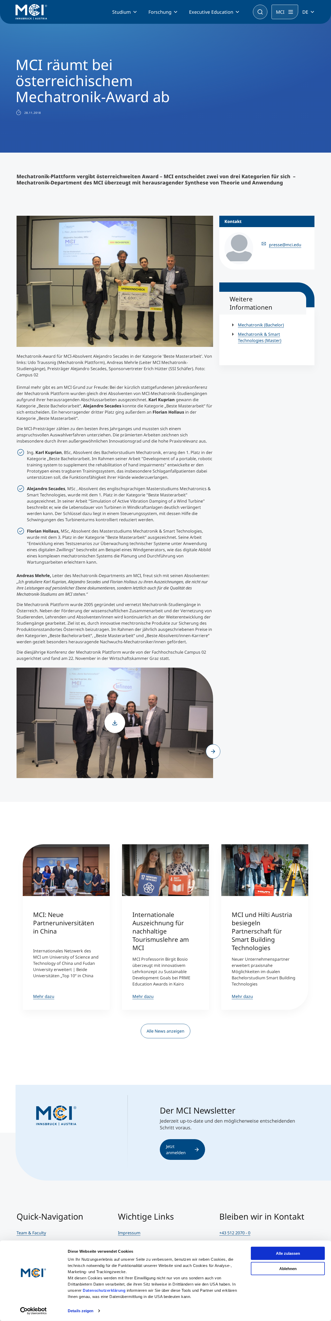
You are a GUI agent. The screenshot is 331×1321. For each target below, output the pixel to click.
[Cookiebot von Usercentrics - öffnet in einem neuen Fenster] (33, 1311)
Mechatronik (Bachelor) (261, 325)
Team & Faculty (31, 1233)
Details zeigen (80, 1311)
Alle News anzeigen (165, 1031)
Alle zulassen (288, 1253)
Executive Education (211, 12)
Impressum (129, 1233)
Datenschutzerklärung (104, 1290)
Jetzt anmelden (176, 1149)
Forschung (159, 12)
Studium (121, 12)
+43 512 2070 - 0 (234, 1233)
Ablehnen (288, 1268)
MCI (280, 12)
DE (305, 12)
